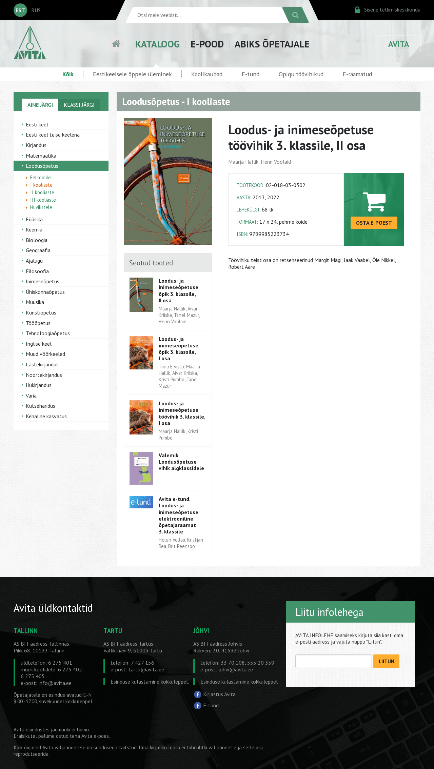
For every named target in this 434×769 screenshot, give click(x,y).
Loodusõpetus (42, 165)
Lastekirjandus (42, 364)
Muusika (35, 302)
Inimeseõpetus (42, 281)
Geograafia (38, 250)
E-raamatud (357, 74)
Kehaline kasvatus (46, 416)
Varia (31, 395)
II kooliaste (42, 192)
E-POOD (207, 44)
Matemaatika (41, 155)
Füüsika (34, 219)
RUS (36, 10)
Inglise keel (39, 343)
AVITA (398, 44)
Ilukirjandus (39, 385)
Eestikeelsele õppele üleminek (132, 74)
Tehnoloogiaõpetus (48, 333)
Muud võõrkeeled (45, 353)
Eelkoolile (40, 177)
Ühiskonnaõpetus (45, 291)
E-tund (250, 74)
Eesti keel (37, 124)
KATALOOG (157, 44)
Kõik (68, 74)
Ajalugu (34, 260)
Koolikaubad (206, 74)
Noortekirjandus (44, 374)
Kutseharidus (40, 405)
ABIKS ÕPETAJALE (272, 44)
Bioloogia (36, 240)
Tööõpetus (38, 323)
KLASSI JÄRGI (79, 104)
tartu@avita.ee (146, 669)
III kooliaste (43, 200)
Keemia (34, 229)
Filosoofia (37, 271)
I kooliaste (41, 185)
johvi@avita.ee (235, 669)
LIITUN (386, 661)
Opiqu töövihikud (301, 74)
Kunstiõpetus (41, 312)
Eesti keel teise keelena (53, 134)
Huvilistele (41, 207)
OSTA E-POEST (374, 222)
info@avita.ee (55, 683)
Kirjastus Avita (219, 693)
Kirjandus (36, 145)
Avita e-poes (95, 736)
